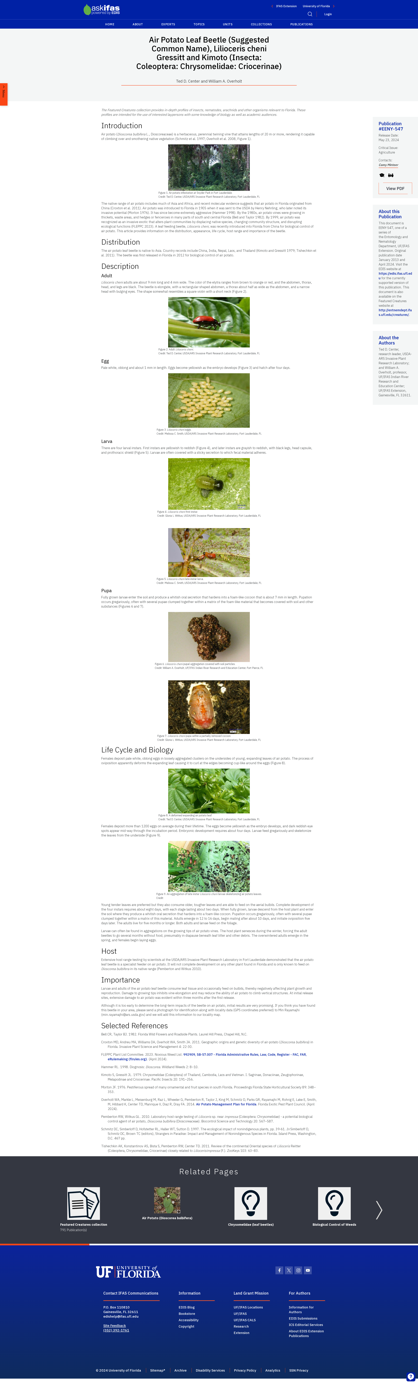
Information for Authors (301, 1309)
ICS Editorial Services (306, 1324)
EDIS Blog (187, 1307)
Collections (261, 24)
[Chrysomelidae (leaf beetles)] (250, 1203)
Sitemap (156, 1370)
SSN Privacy (298, 1370)
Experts (168, 24)
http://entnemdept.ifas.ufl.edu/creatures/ (395, 312)
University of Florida (316, 6)
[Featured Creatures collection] (83, 1203)
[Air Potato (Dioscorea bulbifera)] (167, 1200)
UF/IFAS (240, 1313)
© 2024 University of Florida (118, 1370)
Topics (199, 24)
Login (328, 14)
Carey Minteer (388, 165)
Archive (180, 1370)
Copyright (186, 1326)
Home (109, 24)
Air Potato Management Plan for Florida (226, 1104)
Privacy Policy (245, 1370)
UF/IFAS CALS (245, 1320)
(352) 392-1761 (116, 1330)
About (138, 24)
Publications (301, 24)
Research (241, 1326)
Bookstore (187, 1313)
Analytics (272, 1370)
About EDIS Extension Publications (306, 1333)
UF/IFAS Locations (248, 1307)
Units (228, 24)
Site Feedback (114, 1325)
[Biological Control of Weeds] (334, 1203)
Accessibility (189, 1320)
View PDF (395, 188)
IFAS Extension (286, 6)
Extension (241, 1332)
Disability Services (210, 1370)
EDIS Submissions (303, 1318)
